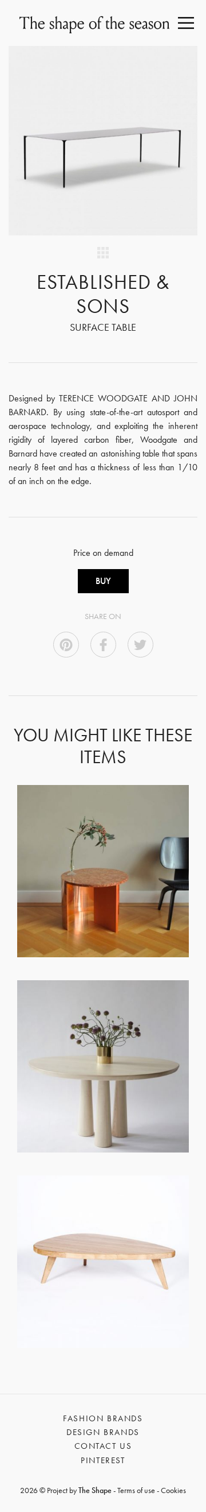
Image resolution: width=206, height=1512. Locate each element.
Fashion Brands (102, 1418)
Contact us (103, 1446)
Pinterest (103, 1460)
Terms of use (136, 1490)
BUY (103, 581)
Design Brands (103, 1432)
